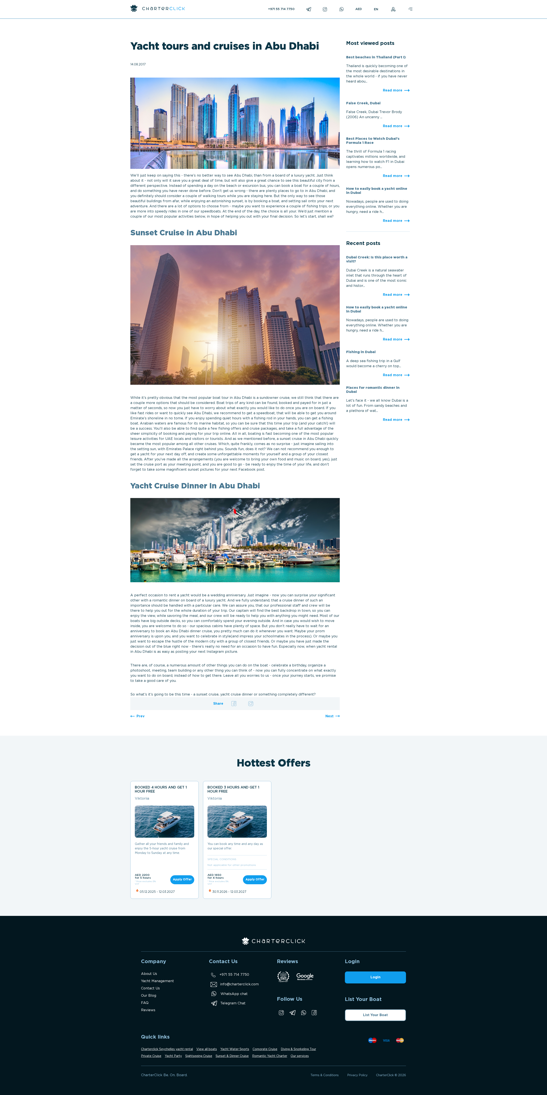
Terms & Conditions (324, 1075)
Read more (392, 90)
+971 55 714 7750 (281, 9)
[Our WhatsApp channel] (303, 1012)
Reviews (148, 1010)
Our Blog (148, 995)
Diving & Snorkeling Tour (298, 1049)
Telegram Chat (233, 1003)
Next (329, 716)
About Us (149, 974)
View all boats (206, 1049)
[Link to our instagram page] (281, 1012)
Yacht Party (173, 1056)
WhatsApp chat (234, 994)
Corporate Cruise (265, 1049)
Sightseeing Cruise (198, 1056)
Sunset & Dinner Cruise (232, 1056)
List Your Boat (375, 1015)
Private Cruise (151, 1056)
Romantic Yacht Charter (269, 1056)
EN (376, 9)
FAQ (145, 1003)
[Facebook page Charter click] (314, 1012)
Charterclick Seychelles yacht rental (167, 1049)
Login (376, 977)
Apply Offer (182, 879)
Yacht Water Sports (234, 1049)
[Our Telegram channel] (292, 1012)
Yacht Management (157, 981)
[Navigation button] (410, 9)
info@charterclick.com (239, 984)
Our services (300, 1056)
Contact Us (150, 988)
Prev (141, 716)
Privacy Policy (357, 1075)
